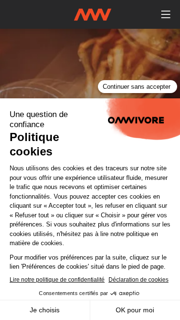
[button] (165, 14)
